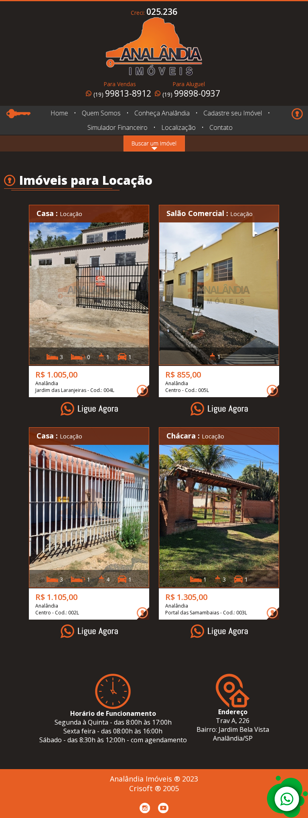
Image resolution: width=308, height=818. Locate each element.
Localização (178, 127)
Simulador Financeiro (117, 127)
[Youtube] (163, 808)
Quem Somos (100, 113)
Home (59, 113)
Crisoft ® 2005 (154, 788)
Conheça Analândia (161, 113)
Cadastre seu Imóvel (232, 113)
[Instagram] (145, 808)
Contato (221, 127)
